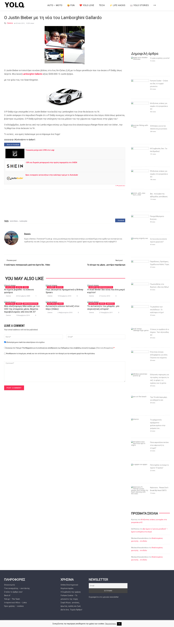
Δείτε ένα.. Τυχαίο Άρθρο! (71, 610)
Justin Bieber (14, 221)
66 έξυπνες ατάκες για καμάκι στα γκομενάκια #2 (159, 106)
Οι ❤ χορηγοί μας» (120, 185)
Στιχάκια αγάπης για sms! (160, 58)
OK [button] (119, 624)
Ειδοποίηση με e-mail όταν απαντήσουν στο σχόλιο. (25, 342)
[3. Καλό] (9, 140)
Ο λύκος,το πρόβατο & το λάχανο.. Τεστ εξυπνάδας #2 (159, 332)
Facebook (120, 220)
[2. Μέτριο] (7, 140)
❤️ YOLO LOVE (86, 5)
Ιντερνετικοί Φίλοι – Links (15, 602)
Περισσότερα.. (110, 624)
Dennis (10, 23)
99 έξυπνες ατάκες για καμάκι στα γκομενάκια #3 (159, 174)
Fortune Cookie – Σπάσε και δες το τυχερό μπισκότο (159, 83)
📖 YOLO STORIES (139, 5)
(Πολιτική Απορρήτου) (104, 348)
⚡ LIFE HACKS (117, 5)
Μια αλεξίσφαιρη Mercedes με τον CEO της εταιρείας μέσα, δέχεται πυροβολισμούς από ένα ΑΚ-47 (22, 309)
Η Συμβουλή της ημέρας (71, 592)
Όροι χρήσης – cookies (14, 606)
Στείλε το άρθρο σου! (13, 592)
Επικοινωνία (9, 585)
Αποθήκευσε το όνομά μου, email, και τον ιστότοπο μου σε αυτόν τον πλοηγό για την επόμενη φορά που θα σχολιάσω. (50, 353)
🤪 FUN (71, 5)
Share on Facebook (12, 144)
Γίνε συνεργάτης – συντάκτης (17, 588)
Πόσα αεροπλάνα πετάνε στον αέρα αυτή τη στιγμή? (159, 445)
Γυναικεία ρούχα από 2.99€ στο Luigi (40, 150)
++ (155, 5)
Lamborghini (23, 221)
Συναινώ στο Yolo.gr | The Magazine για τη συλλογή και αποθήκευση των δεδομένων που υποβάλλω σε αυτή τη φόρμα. (60, 348)
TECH (102, 5)
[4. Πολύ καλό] (11, 140)
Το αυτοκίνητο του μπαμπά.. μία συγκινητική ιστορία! (103, 307)
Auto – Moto (54, 5)
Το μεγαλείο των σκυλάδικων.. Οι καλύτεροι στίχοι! (157, 309)
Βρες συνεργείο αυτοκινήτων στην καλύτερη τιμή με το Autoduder (52, 175)
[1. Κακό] (5, 140)
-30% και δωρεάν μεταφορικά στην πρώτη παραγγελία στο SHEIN (51, 162)
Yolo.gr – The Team (12, 599)
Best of (7, 595)
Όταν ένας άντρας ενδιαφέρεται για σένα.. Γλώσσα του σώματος (159, 355)
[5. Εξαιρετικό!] (13, 140)
